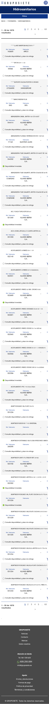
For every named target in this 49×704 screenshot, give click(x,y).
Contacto (24, 637)
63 (46, 29)
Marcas (24, 641)
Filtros (24, 16)
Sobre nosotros (24, 644)
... (42, 29)
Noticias (24, 634)
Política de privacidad (24, 686)
